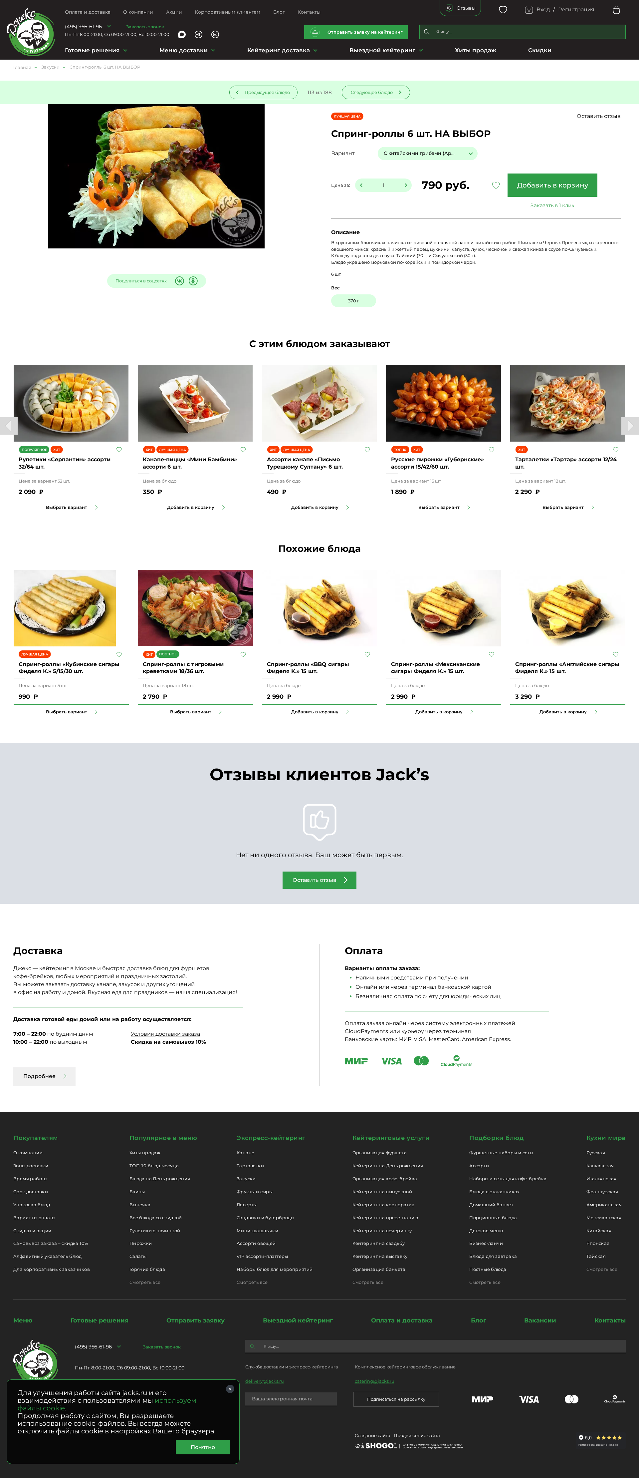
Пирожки (140, 1243)
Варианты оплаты (34, 1217)
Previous (9, 426)
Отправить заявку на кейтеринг (365, 32)
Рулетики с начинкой (154, 1230)
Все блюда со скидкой (155, 1217)
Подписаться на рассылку (396, 1399)
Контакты (309, 12)
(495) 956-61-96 (83, 26)
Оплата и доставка (87, 12)
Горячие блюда (147, 1269)
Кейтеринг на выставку (380, 1256)
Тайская (596, 1256)
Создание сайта (372, 1435)
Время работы (30, 1178)
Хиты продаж (475, 50)
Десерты (247, 1204)
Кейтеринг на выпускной (382, 1191)
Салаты (137, 1256)
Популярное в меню (163, 1138)
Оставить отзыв (599, 116)
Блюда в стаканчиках (494, 1191)
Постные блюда (487, 1269)
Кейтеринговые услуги (391, 1138)
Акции (174, 12)
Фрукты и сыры (255, 1191)
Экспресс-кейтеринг (271, 1138)
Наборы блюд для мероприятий (275, 1269)
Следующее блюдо (372, 92)
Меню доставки (183, 50)
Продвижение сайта (417, 1435)
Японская (598, 1243)
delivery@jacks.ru (264, 1381)
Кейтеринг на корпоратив (383, 1204)
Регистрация (576, 9)
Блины (137, 1191)
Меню (22, 1320)
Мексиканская (604, 1217)
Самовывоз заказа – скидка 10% (50, 1243)
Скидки (539, 50)
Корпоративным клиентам (227, 12)
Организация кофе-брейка (384, 1178)
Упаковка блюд (31, 1204)
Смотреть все (145, 1282)
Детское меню (486, 1230)
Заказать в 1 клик (552, 205)
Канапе (245, 1152)
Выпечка (140, 1204)
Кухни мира (606, 1138)
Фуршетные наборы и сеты (501, 1152)
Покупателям (35, 1138)
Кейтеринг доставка (278, 50)
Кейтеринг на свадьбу (378, 1243)
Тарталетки (250, 1165)
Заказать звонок (145, 26)
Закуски (246, 1178)
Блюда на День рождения (159, 1178)
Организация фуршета (379, 1152)
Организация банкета (378, 1269)
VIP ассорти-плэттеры (262, 1256)
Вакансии (540, 1320)
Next (630, 426)
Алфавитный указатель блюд (47, 1256)
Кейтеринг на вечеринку (382, 1230)
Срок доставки (30, 1191)
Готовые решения (92, 50)
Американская (604, 1204)
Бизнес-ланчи (486, 1243)
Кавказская (600, 1165)
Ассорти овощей (256, 1243)
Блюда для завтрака (493, 1256)
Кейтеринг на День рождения (387, 1165)
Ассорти (479, 1165)
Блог (279, 12)
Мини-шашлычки (257, 1230)
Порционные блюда (493, 1217)
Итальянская (601, 1178)
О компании (138, 12)
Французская (602, 1191)
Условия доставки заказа (165, 1034)
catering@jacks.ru (374, 1381)
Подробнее (39, 1076)
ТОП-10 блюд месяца (154, 1165)
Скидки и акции (32, 1230)
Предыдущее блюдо (267, 92)
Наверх (5, 369)
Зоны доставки (30, 1165)
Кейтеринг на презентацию (385, 1217)
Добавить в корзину (552, 185)
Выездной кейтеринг (382, 50)
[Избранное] (503, 10)
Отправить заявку (195, 1320)
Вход (543, 9)
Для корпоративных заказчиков (51, 1269)
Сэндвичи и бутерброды (265, 1217)
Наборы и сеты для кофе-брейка (507, 1178)
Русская (595, 1152)
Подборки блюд (496, 1138)
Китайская (599, 1230)
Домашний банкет (491, 1204)
